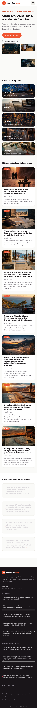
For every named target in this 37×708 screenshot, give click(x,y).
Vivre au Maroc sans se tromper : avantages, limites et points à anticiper (17, 607)
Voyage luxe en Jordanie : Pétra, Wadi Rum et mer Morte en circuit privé (18, 598)
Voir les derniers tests (11, 35)
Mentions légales (7, 700)
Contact (16, 700)
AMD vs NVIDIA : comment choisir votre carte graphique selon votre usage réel (19, 526)
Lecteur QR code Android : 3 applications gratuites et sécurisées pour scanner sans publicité (19, 508)
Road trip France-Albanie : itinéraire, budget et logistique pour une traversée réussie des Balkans (19, 633)
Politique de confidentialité (18, 707)
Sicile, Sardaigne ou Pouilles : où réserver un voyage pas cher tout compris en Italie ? (17, 615)
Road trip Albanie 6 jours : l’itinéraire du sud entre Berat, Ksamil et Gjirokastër (17, 624)
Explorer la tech (9, 41)
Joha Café (5, 586)
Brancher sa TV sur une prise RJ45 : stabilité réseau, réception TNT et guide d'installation (18, 544)
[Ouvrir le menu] (33, 3)
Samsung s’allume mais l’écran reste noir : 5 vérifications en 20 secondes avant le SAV (17, 490)
